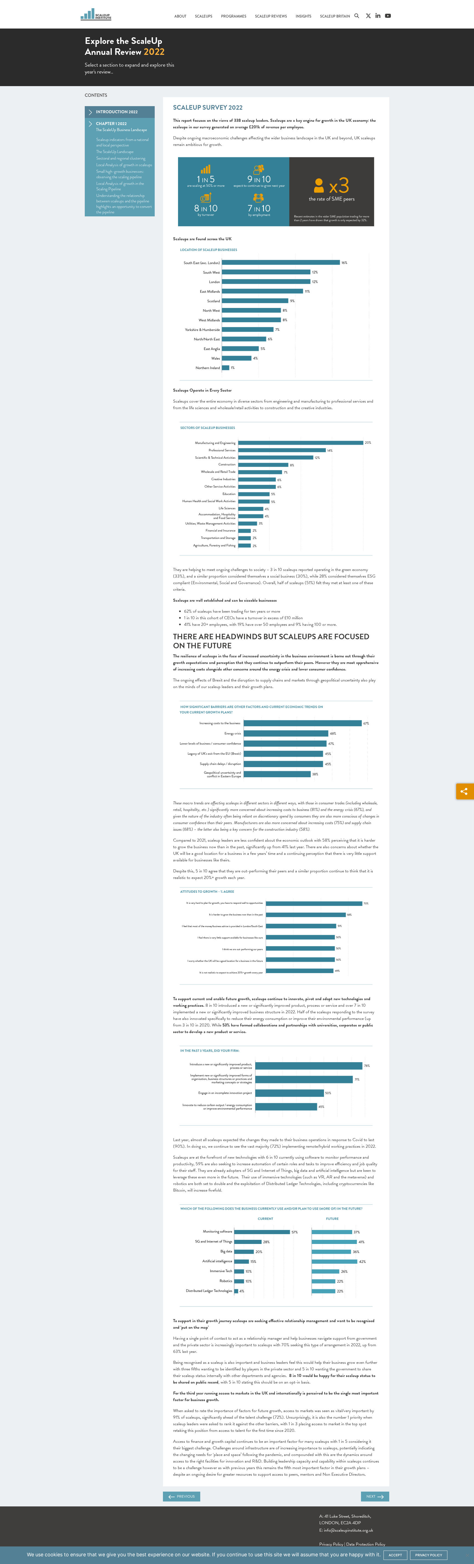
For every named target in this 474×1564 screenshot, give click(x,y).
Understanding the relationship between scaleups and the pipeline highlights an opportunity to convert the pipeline (124, 204)
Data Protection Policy (365, 1544)
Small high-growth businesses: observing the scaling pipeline (120, 174)
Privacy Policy (331, 1544)
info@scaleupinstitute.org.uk (348, 1530)
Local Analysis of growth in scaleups (124, 165)
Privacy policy (428, 1555)
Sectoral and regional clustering (120, 158)
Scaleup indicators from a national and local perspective (122, 142)
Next (370, 1496)
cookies (54, 1554)
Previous (186, 1496)
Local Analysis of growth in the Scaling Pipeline (120, 186)
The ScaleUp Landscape (115, 151)
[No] (467, 1555)
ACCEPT (395, 1555)
